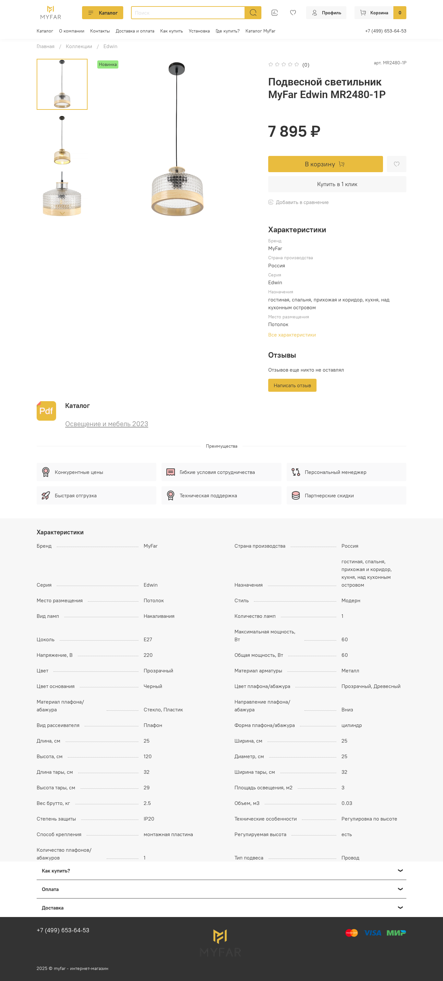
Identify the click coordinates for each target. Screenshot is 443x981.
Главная (45, 46)
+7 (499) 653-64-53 (385, 31)
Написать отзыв (292, 385)
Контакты (100, 31)
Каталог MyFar (260, 31)
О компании (71, 31)
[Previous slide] (108, 140)
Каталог (108, 12)
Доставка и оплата (135, 31)
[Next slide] (62, 213)
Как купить (171, 31)
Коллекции (79, 46)
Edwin (110, 46)
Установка (199, 31)
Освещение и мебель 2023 (106, 423)
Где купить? (228, 31)
